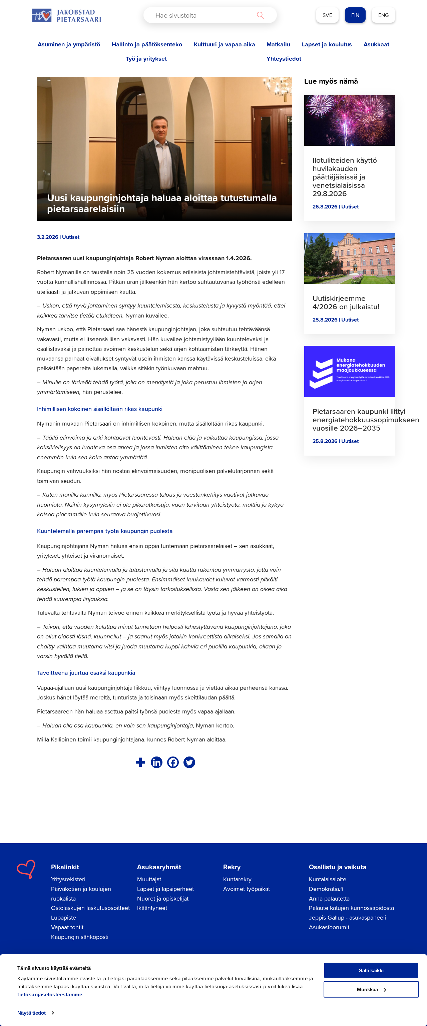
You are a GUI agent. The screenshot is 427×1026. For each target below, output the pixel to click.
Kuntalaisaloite (327, 879)
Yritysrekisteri (68, 879)
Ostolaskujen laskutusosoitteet (90, 908)
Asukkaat (376, 44)
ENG (383, 15)
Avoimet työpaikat (246, 889)
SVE (327, 15)
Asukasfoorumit (329, 927)
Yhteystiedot (284, 58)
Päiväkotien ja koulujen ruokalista (81, 894)
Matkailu (278, 44)
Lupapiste (63, 917)
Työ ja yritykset (146, 58)
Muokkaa (367, 989)
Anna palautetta (329, 898)
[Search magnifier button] (260, 15)
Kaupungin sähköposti (79, 937)
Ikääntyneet (152, 908)
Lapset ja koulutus (327, 44)
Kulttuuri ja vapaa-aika (224, 44)
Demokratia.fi (326, 889)
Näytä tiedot (31, 1013)
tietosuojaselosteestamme (49, 994)
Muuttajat (149, 879)
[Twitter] (189, 762)
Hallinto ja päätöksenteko (147, 44)
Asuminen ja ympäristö (69, 44)
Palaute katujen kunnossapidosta (351, 908)
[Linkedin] (156, 762)
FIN (355, 15)
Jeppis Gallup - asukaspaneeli (347, 917)
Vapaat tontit (67, 927)
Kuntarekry (237, 879)
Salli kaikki (371, 970)
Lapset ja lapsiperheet (165, 889)
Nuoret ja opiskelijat (162, 898)
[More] (140, 762)
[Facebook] (173, 762)
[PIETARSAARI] (66, 15)
